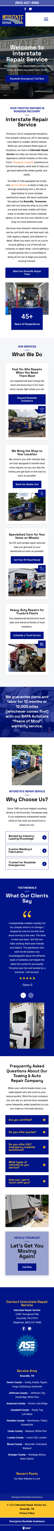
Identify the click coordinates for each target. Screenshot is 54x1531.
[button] (23, 995)
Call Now (27, 1267)
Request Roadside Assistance (27, 399)
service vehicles (18, 185)
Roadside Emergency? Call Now (27, 78)
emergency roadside (22, 162)
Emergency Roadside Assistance (27, 1497)
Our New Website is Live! (27, 1478)
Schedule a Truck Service (27, 635)
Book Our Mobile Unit (27, 484)
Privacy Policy (27, 1513)
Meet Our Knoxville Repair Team (27, 273)
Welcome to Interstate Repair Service (27, 53)
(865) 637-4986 (27, 3)
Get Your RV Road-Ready (27, 559)
